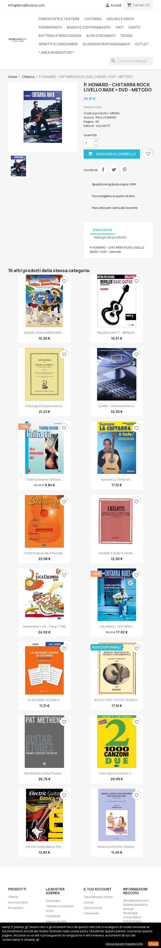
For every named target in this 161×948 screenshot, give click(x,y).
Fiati (119, 27)
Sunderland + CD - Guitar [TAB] (44, 626)
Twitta (114, 169)
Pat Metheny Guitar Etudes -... (44, 773)
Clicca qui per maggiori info (124, 944)
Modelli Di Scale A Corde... (116, 553)
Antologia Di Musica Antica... (44, 406)
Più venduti (15, 908)
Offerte (13, 897)
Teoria (126, 35)
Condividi (103, 169)
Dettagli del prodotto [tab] (110, 237)
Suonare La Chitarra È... (116, 479)
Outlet (141, 44)
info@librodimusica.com (26, 5)
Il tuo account (98, 889)
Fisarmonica (50, 27)
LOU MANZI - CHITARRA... (117, 626)
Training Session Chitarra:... (44, 479)
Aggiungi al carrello (112, 153)
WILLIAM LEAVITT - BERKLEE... (116, 333)
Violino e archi (120, 19)
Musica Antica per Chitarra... (117, 847)
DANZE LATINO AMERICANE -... (44, 333)
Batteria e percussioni (60, 35)
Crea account (93, 908)
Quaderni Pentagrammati (106, 44)
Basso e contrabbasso (89, 27)
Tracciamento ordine (98, 897)
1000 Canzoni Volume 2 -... (117, 773)
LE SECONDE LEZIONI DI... (44, 700)
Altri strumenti (101, 35)
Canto (134, 27)
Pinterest (124, 169)
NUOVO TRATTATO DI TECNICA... (116, 700)
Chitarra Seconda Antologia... (44, 553)
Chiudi (153, 943)
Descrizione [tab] (102, 230)
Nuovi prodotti (18, 902)
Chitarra (93, 19)
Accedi (88, 902)
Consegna (53, 901)
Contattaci (53, 916)
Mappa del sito (56, 921)
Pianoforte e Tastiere (59, 19)
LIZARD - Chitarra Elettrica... (116, 406)
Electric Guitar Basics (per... (44, 847)
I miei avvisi (91, 913)
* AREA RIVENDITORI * (56, 52)
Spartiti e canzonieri (58, 44)
